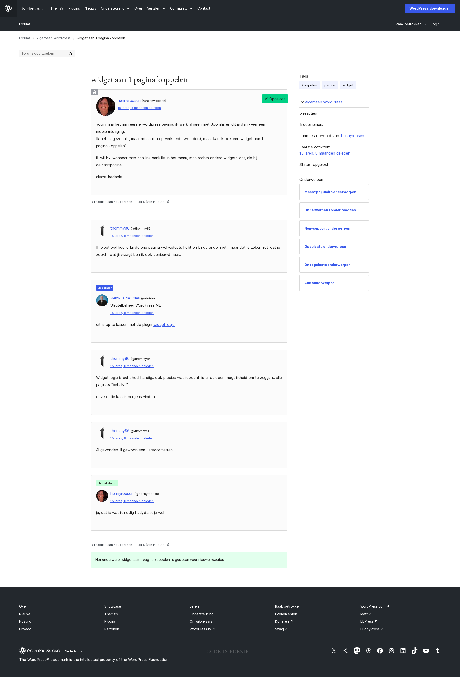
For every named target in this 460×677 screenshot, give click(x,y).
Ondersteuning (201, 614)
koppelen (309, 85)
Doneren (284, 621)
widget (347, 85)
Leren (194, 606)
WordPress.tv (202, 629)
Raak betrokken (288, 606)
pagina (329, 85)
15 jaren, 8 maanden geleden (139, 108)
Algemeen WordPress (53, 38)
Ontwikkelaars (201, 621)
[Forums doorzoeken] (70, 53)
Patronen (111, 629)
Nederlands (73, 651)
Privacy (25, 629)
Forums (24, 24)
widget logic (164, 324)
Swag (281, 629)
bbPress (369, 621)
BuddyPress (372, 629)
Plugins (110, 621)
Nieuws (25, 614)
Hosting (25, 621)
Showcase (112, 606)
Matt (366, 614)
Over (23, 606)
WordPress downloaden (430, 8)
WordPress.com (374, 606)
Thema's (111, 614)
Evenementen (286, 614)
